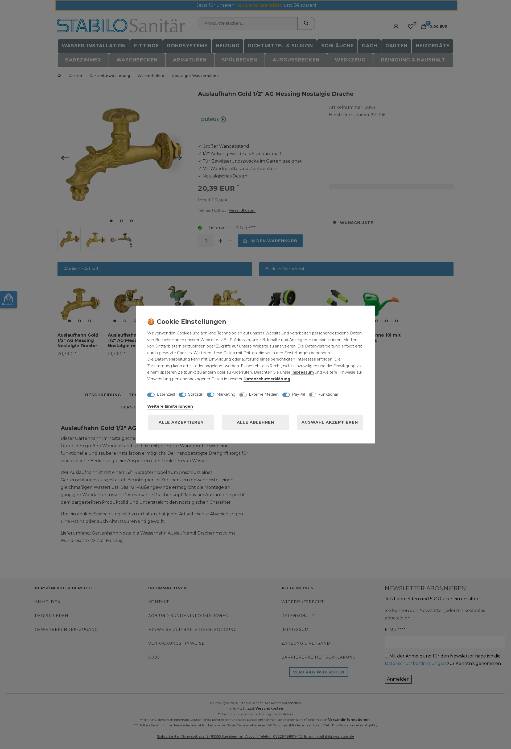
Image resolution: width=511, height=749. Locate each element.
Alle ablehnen (255, 422)
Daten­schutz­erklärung (267, 378)
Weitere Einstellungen (170, 406)
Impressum (302, 372)
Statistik (195, 394)
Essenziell (166, 394)
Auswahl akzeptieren (330, 422)
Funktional (328, 394)
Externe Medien (264, 394)
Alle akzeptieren (181, 422)
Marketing (226, 394)
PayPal (298, 394)
